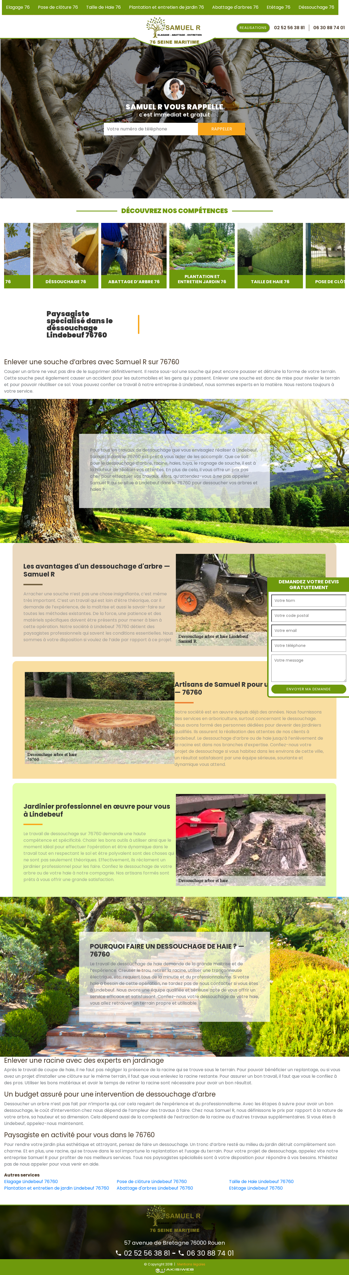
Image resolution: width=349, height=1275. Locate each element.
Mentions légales (191, 1264)
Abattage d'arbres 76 (235, 7)
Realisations (253, 27)
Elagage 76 (18, 7)
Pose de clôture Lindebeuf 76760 (152, 1181)
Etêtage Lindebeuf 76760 (256, 1188)
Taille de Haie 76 (103, 7)
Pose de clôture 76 (58, 7)
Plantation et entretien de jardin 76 (166, 7)
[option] (37, 255)
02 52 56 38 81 (146, 1253)
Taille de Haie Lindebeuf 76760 (261, 1181)
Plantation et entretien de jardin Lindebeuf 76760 (56, 1188)
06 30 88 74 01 (209, 1253)
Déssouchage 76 (316, 7)
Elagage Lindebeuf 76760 (31, 1181)
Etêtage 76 (278, 7)
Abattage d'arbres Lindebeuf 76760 (155, 1188)
